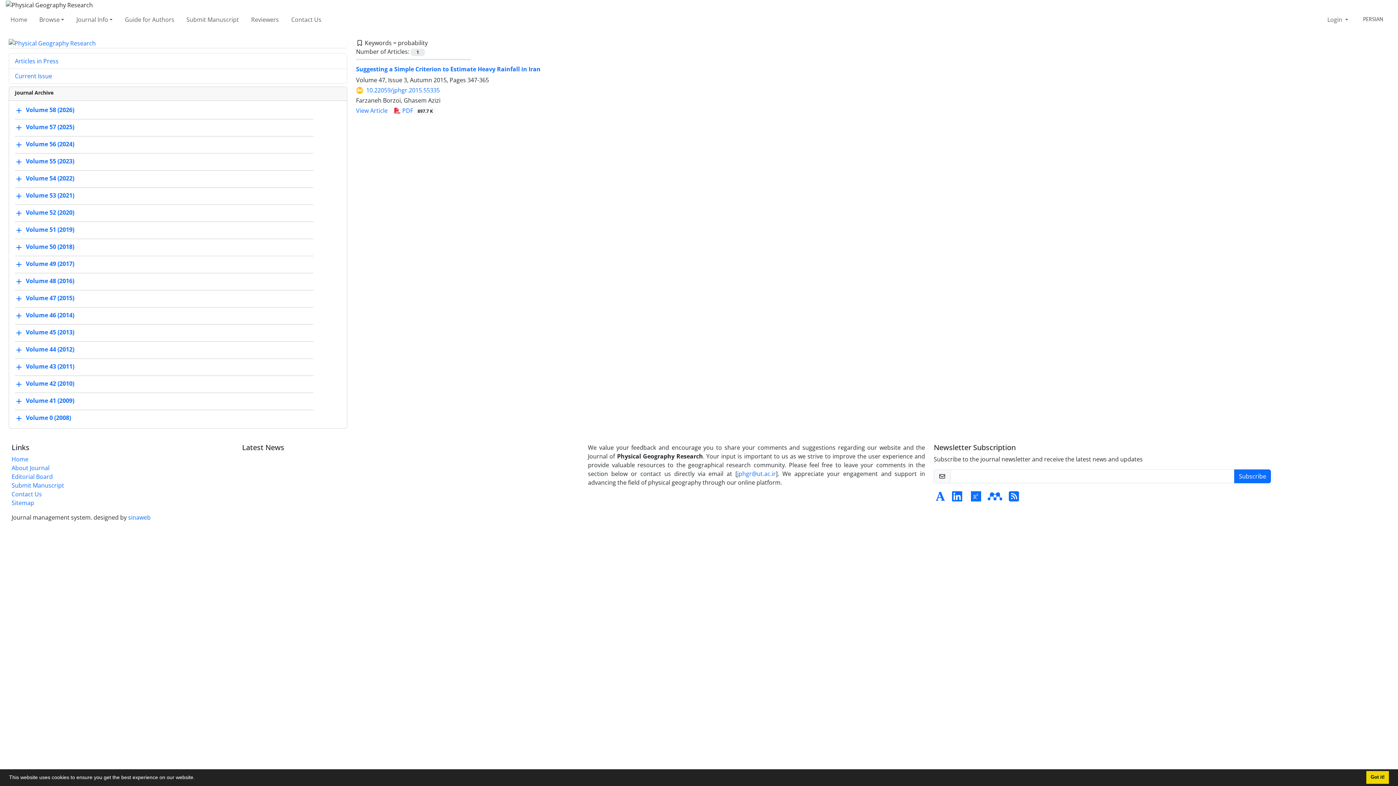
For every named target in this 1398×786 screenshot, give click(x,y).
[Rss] (1014, 499)
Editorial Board (32, 477)
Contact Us (306, 20)
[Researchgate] (976, 499)
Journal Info (92, 20)
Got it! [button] (1378, 777)
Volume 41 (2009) (50, 401)
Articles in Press (37, 61)
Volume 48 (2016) (50, 281)
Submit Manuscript (212, 20)
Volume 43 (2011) (50, 367)
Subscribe (1252, 476)
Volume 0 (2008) (48, 418)
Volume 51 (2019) (50, 230)
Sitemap (23, 503)
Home (19, 20)
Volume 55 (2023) (50, 162)
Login (1335, 20)
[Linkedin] (957, 499)
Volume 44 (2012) (50, 350)
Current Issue (33, 76)
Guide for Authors (149, 20)
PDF (417, 111)
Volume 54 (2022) (50, 179)
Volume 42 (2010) (50, 384)
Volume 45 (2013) (50, 333)
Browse (49, 20)
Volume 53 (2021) (50, 196)
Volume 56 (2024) (50, 144)
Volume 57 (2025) (50, 127)
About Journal (31, 468)
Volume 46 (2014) (50, 315)
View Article (372, 111)
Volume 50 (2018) (50, 247)
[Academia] (940, 499)
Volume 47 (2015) (50, 298)
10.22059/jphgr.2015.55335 (403, 90)
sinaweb (139, 517)
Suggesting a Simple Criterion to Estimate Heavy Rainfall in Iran (448, 69)
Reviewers (265, 20)
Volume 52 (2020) (50, 213)
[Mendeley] (995, 499)
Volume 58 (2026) (50, 110)
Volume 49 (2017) (50, 264)
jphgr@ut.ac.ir (756, 474)
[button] (197, 778)
